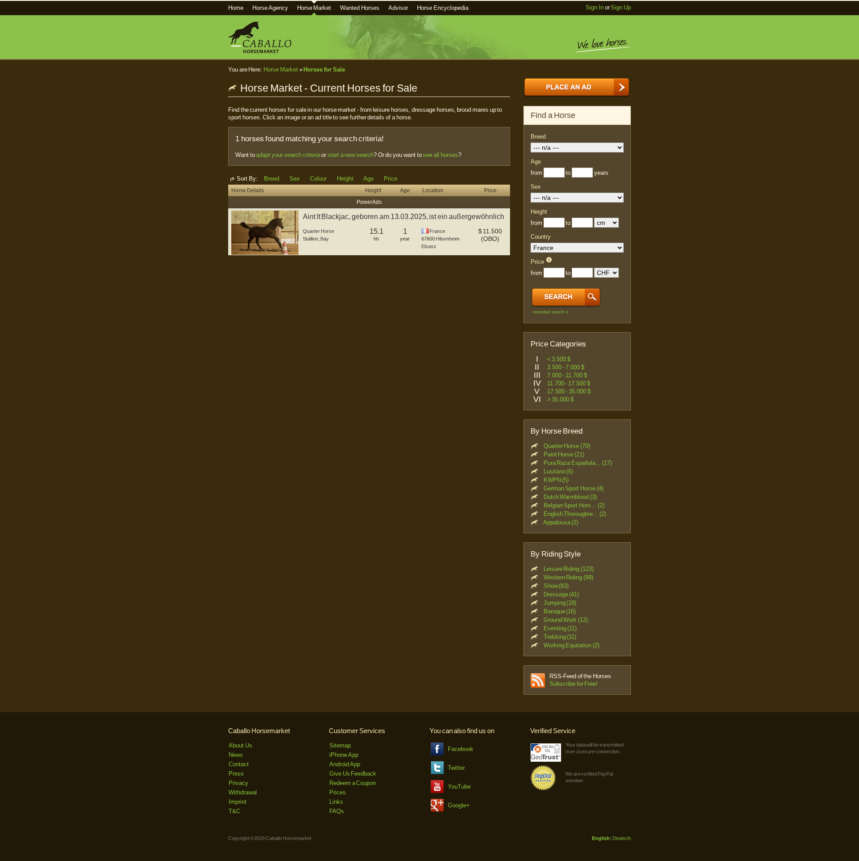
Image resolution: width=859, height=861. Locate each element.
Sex (294, 178)
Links (336, 801)
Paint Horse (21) (564, 454)
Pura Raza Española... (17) (578, 463)
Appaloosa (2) (560, 522)
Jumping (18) (560, 602)
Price (390, 178)
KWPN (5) (556, 480)
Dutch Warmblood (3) (570, 497)
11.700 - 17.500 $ (568, 383)
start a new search (350, 155)
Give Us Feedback (352, 773)
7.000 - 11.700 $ (567, 375)
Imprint (238, 801)
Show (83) (556, 585)
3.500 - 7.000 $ (565, 367)
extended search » (550, 312)
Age (368, 178)
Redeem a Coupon (352, 783)
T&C (234, 811)
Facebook (460, 749)
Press (236, 773)
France (437, 231)
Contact (239, 764)
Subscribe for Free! (573, 683)
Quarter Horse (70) (567, 446)
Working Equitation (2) (572, 645)
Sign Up (621, 7)
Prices (337, 792)
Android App (344, 764)
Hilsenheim (447, 238)
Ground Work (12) (566, 619)
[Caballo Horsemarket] (259, 51)
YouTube (459, 786)
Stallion (310, 238)
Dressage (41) (561, 594)
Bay (324, 238)
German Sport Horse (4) (574, 488)
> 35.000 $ (560, 399)
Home (235, 7)
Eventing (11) (560, 628)
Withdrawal (243, 792)
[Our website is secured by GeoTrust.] (546, 759)
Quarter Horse (318, 231)
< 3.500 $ (558, 359)
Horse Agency (270, 7)
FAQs (336, 811)
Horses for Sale (323, 69)
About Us (240, 745)
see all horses (440, 155)
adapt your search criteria (288, 155)
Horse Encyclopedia (442, 7)
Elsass (428, 246)
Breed (271, 178)
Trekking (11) (560, 636)
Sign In (595, 7)
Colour (318, 178)
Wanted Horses (359, 7)
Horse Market (314, 7)
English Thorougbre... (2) (575, 514)
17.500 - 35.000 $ (569, 391)
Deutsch (621, 838)
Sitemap (340, 745)
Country (541, 236)
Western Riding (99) (568, 577)
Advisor (398, 7)
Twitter (456, 767)
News (236, 754)
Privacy (238, 783)
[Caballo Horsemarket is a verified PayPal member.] (543, 788)
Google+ (459, 805)
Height (345, 178)
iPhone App (343, 754)
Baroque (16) (560, 611)
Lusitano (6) (559, 471)
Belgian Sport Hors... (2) (574, 505)
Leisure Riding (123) (569, 569)
